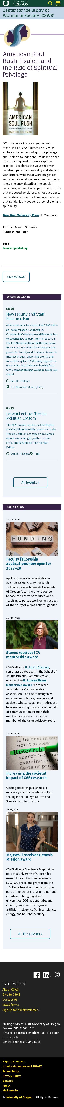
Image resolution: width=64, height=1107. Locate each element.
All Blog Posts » (30, 934)
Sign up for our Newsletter (20, 1010)
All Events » (30, 482)
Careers (8, 1081)
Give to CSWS (16, 277)
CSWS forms (10, 1005)
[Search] (50, 3)
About (6, 1085)
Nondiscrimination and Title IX (22, 1066)
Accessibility (11, 1071)
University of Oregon (18, 1097)
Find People (10, 1090)
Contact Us (9, 999)
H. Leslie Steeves (37, 667)
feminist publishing (15, 248)
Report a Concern (14, 1061)
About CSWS (10, 989)
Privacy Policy (12, 1076)
